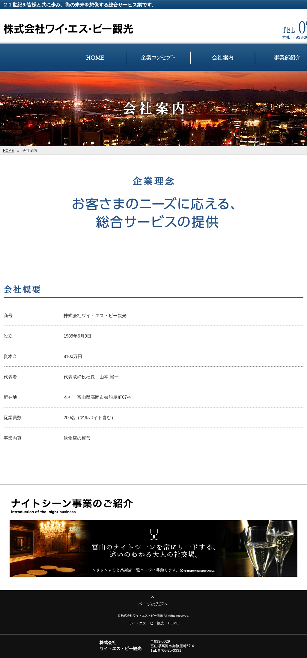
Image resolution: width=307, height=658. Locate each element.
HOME (8, 151)
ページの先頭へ (153, 604)
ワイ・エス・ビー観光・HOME (153, 623)
